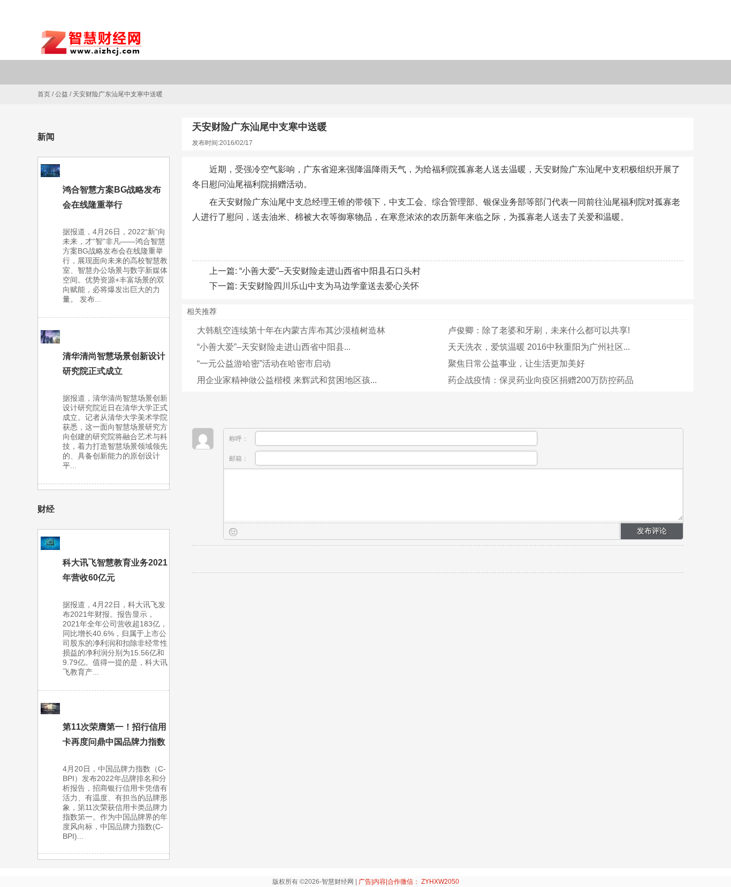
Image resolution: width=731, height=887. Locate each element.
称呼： (239, 438)
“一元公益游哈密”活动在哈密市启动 (264, 363)
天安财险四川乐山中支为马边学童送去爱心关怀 (329, 285)
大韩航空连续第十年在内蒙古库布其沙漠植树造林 (291, 330)
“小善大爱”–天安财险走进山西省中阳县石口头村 (330, 271)
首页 (43, 94)
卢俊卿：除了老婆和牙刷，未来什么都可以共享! (539, 330)
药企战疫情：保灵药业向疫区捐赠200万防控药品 (541, 380)
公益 (61, 94)
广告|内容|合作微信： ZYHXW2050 (409, 881)
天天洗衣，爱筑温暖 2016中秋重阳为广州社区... (539, 346)
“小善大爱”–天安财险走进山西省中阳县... (274, 346)
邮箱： (239, 458)
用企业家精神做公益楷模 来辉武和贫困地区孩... (287, 380)
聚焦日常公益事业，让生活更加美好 (516, 363)
